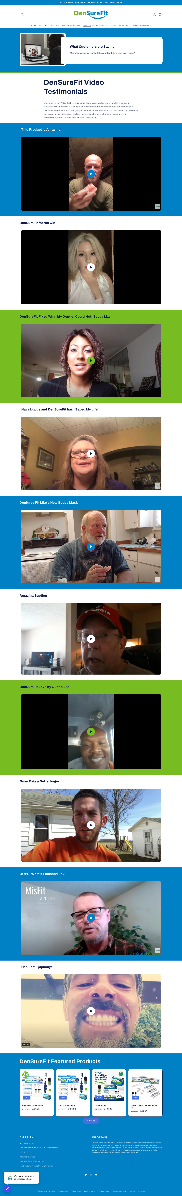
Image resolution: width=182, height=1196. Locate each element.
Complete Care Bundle (32, 1105)
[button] (22, 14)
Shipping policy (104, 1191)
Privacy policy (76, 1191)
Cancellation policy (120, 1191)
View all (91, 1121)
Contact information (137, 1191)
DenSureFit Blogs (27, 1157)
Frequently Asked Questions (32, 1161)
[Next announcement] (161, 2)
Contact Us (24, 1152)
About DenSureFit (27, 1143)
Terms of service (90, 1191)
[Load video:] (91, 174)
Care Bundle (100, 1105)
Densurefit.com (49, 1191)
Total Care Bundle (66, 1105)
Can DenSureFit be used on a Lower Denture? (40, 1148)
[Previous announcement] (20, 2)
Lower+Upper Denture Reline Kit (144, 1106)
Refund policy (63, 1191)
